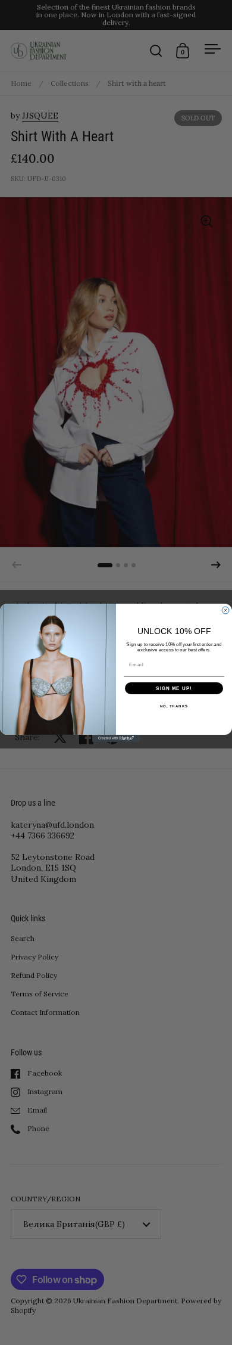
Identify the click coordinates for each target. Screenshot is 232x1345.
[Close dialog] (225, 610)
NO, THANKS (174, 706)
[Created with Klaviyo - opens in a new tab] (116, 738)
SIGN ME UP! (174, 688)
